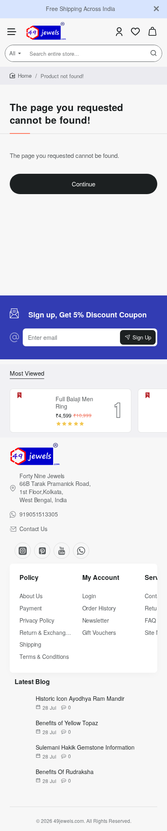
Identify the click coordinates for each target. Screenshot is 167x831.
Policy (29, 577)
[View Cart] (152, 31)
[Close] (156, 9)
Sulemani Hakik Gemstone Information (85, 747)
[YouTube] (62, 550)
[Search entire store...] (154, 53)
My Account (100, 577)
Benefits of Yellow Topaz (67, 722)
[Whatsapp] (81, 550)
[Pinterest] (42, 550)
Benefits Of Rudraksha (65, 771)
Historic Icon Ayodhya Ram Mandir (80, 698)
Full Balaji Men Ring (74, 402)
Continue (83, 183)
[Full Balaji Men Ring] (31, 410)
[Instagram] (23, 550)
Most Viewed (27, 373)
